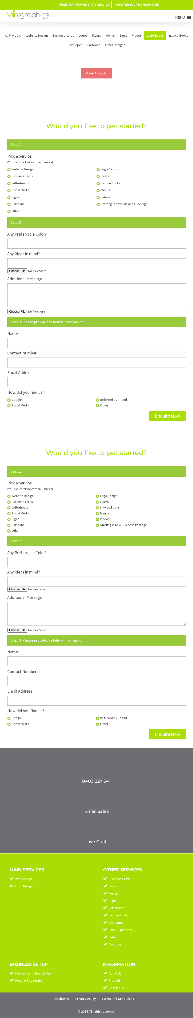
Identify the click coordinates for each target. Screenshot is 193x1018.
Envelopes (75, 45)
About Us (115, 973)
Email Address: (20, 372)
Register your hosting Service (84, 4)
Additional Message (24, 278)
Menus (110, 35)
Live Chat (96, 841)
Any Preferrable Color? (27, 234)
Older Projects (96, 73)
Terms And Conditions (118, 998)
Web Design (23, 879)
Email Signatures (120, 930)
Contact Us (116, 988)
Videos (137, 35)
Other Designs (115, 45)
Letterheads (155, 35)
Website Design (37, 35)
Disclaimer (61, 998)
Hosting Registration (29, 980)
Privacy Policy (85, 998)
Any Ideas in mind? (23, 253)
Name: (13, 333)
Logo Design (24, 886)
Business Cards (63, 35)
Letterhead (117, 908)
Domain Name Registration (33, 973)
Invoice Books (178, 35)
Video (113, 937)
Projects (115, 980)
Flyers (96, 35)
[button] (180, 17)
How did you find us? (25, 392)
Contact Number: (22, 353)
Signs (123, 35)
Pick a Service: (19, 156)
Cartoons (93, 45)
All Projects (13, 35)
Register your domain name (137, 4)
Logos (83, 35)
